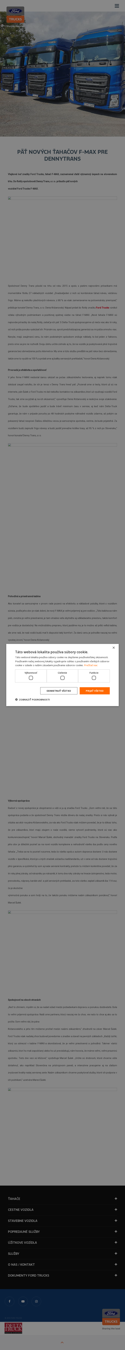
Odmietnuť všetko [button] (59, 690)
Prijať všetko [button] (95, 690)
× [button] (113, 647)
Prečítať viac (91, 665)
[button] (32, 699)
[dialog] (62, 675)
